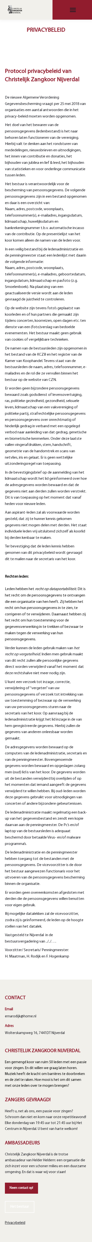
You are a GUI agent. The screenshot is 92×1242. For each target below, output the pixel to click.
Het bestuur (19, 1207)
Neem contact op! (21, 1188)
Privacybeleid (15, 1223)
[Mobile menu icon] (73, 10)
